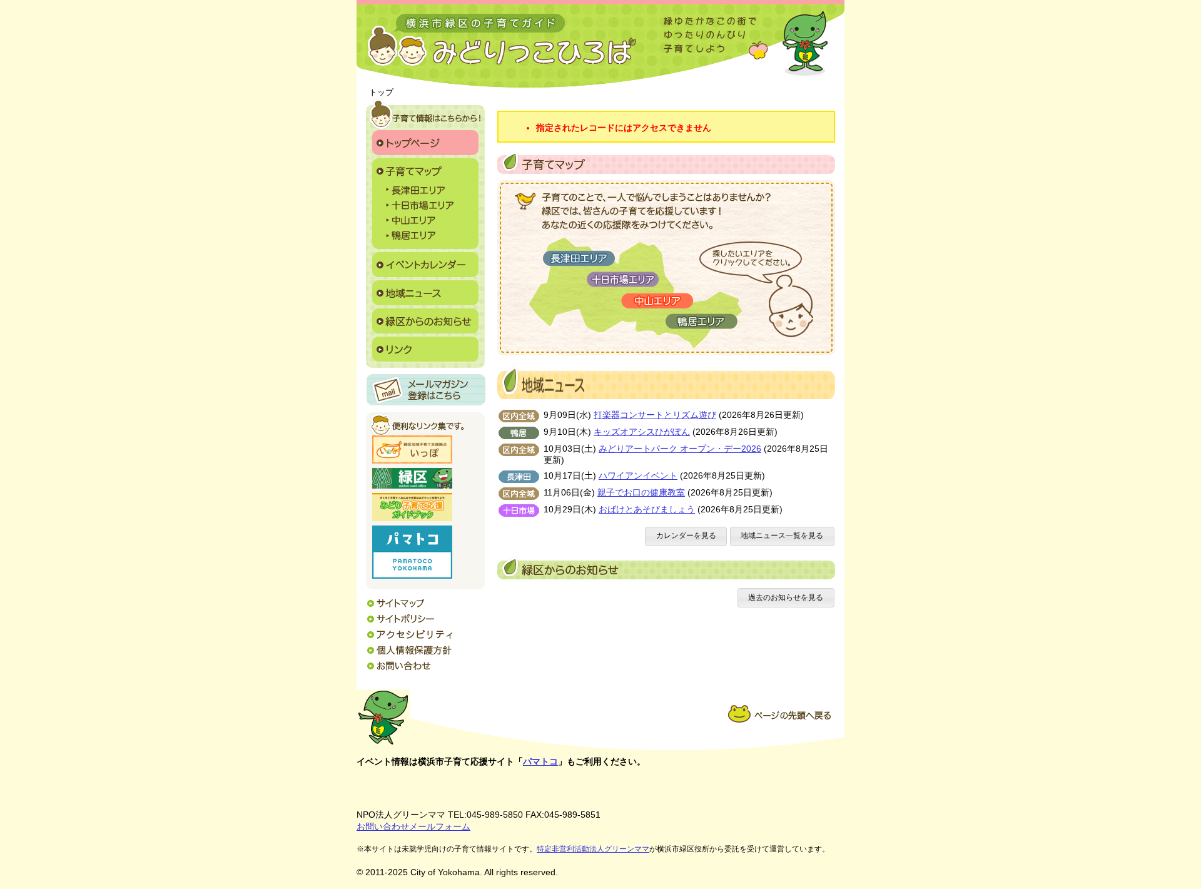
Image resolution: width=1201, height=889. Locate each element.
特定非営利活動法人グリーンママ (593, 849)
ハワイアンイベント (638, 475)
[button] (686, 536)
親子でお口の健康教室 (641, 492)
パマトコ (540, 761)
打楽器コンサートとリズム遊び (655, 415)
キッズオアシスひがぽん (642, 432)
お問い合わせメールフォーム (413, 826)
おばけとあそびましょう (647, 509)
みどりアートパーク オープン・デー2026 (680, 449)
